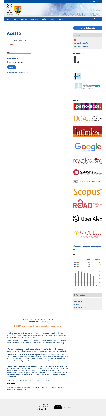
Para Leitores (78, 301)
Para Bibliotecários (80, 307)
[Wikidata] (87, 249)
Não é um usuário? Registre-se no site (18, 72)
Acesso (99, 1)
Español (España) (82, 43)
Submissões (34, 19)
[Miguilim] (87, 239)
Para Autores (78, 304)
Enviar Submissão (87, 28)
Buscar (97, 19)
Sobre (7, 19)
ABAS (52, 19)
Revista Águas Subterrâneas (16, 387)
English (79, 40)
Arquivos (24, 19)
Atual (15, 19)
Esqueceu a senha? (13, 58)
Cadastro (92, 1)
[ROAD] (87, 208)
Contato (60, 19)
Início (8, 26)
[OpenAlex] (87, 222)
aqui (13, 380)
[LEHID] (87, 71)
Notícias (44, 19)
